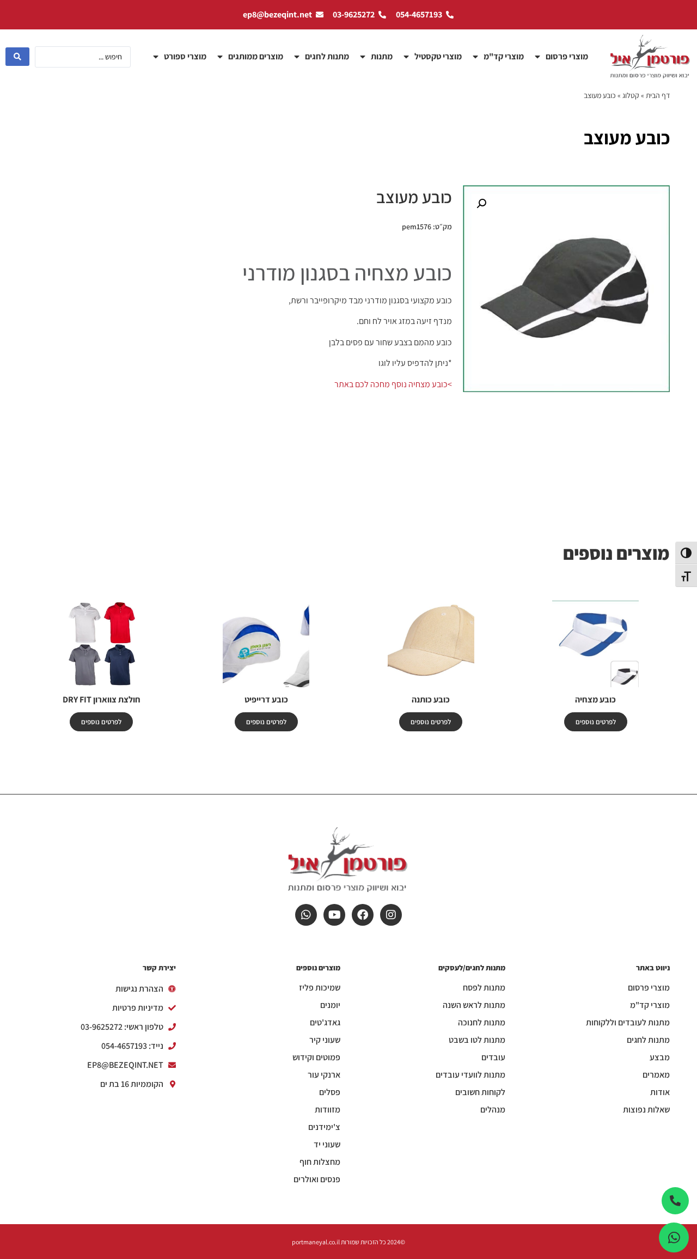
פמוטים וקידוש (316, 1057)
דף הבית (658, 95)
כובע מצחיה (595, 699)
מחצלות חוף (319, 1162)
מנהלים (492, 1109)
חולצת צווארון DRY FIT (101, 699)
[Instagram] (391, 915)
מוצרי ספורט (185, 56)
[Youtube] (334, 915)
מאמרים (656, 1074)
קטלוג (630, 95)
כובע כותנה (431, 699)
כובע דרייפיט (266, 699)
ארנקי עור (324, 1074)
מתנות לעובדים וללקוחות (628, 1022)
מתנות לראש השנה (474, 1005)
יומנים (330, 1005)
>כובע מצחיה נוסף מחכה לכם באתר (393, 384)
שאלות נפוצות (646, 1109)
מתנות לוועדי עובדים (470, 1074)
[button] (481, 203)
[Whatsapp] (306, 915)
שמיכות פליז (319, 987)
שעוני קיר (324, 1040)
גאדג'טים (325, 1022)
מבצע (660, 1057)
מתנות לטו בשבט (477, 1040)
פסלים (329, 1092)
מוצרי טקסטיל (438, 56)
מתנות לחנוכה (481, 1022)
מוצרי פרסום (567, 56)
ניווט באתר (653, 968)
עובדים (493, 1057)
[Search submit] (17, 56)
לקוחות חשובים (480, 1092)
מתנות (382, 56)
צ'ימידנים (324, 1127)
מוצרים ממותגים (255, 56)
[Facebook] (363, 915)
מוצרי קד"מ (504, 56)
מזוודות (327, 1109)
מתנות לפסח (484, 987)
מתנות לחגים (327, 56)
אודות (660, 1092)
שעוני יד (327, 1144)
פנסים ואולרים (317, 1179)
